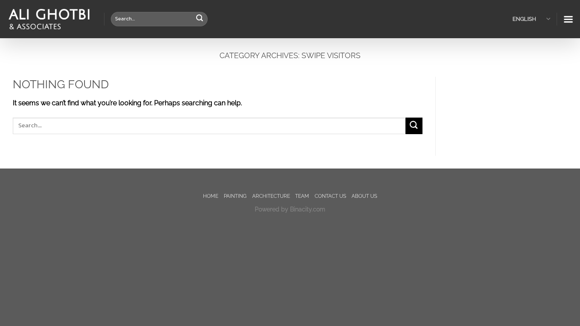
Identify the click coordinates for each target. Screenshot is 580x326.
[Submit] (200, 19)
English (524, 19)
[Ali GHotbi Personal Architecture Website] (48, 19)
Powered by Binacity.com (290, 209)
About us (364, 196)
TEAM (302, 196)
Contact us (330, 196)
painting (235, 196)
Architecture (271, 196)
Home (210, 196)
